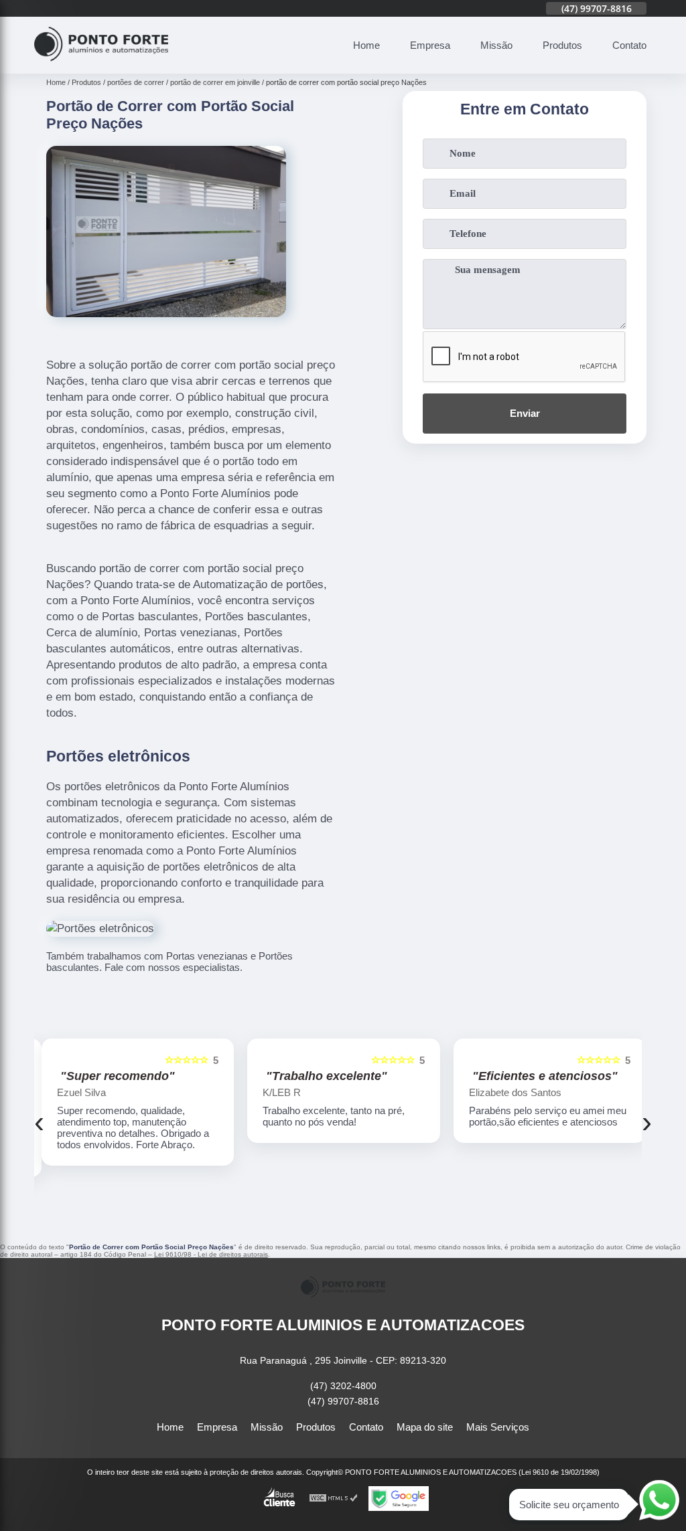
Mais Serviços (497, 1427)
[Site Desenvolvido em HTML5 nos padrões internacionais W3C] (333, 1499)
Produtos (562, 45)
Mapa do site (425, 1427)
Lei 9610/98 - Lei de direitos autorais (211, 1254)
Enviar (525, 413)
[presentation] (39, 1122)
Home (366, 45)
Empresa (430, 45)
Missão (496, 45)
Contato (629, 45)
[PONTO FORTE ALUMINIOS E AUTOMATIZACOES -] (101, 66)
